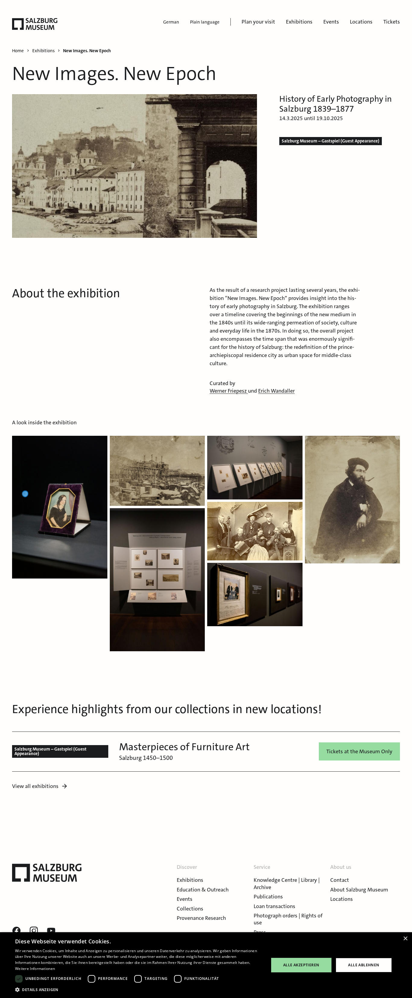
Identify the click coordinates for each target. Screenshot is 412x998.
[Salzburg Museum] (34, 24)
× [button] (405, 938)
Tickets (391, 21)
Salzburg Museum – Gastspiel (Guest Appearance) (330, 141)
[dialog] (206, 965)
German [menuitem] (171, 22)
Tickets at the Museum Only (359, 751)
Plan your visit (258, 21)
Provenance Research (201, 918)
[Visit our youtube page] (51, 931)
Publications (268, 896)
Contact (339, 880)
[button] (59, 507)
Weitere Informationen (35, 968)
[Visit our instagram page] (34, 931)
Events (331, 21)
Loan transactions (274, 906)
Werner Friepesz (229, 390)
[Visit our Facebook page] (16, 931)
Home (18, 51)
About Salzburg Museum (359, 889)
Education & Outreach (203, 889)
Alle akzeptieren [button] (301, 965)
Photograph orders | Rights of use (288, 919)
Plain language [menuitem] (205, 22)
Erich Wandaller (276, 390)
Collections (190, 908)
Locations (361, 21)
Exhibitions (299, 21)
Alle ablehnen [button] (363, 965)
